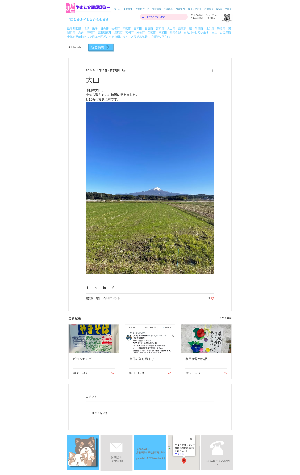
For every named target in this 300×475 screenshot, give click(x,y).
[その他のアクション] (212, 70)
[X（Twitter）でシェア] (96, 287)
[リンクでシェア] (113, 287)
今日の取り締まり (141, 359)
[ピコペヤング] (94, 338)
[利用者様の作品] (206, 338)
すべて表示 (225, 318)
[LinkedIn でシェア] (104, 287)
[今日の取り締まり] (150, 338)
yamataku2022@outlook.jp (151, 458)
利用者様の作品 (196, 359)
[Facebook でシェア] (87, 287)
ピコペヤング (82, 359)
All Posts (74, 47)
